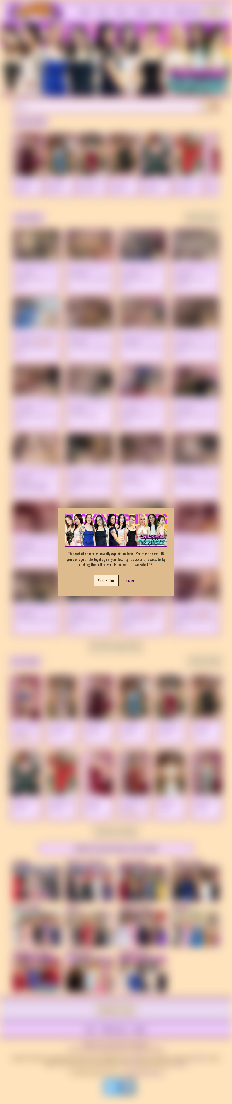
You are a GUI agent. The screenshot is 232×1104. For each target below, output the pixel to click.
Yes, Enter (106, 580)
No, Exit (130, 580)
